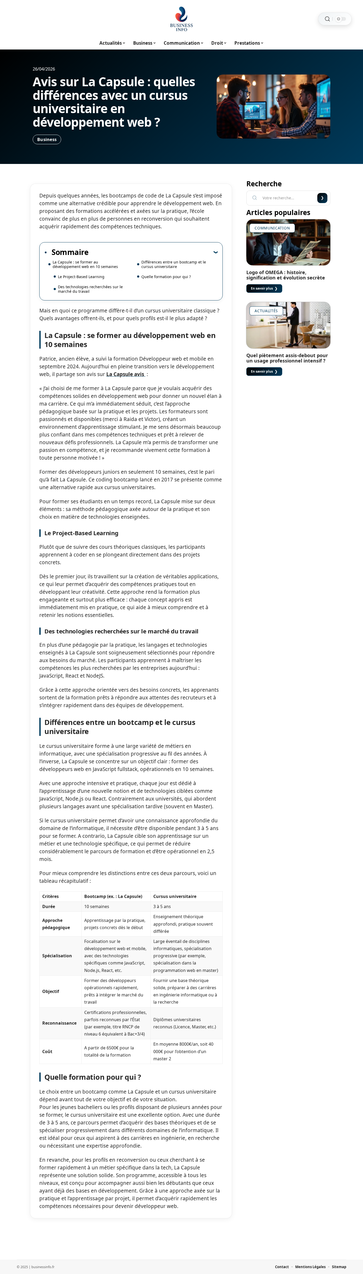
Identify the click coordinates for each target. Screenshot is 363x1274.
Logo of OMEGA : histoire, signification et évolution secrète (285, 275)
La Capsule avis (125, 374)
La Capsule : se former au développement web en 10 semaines (85, 264)
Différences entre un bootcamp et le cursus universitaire (173, 264)
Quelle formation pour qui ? (166, 276)
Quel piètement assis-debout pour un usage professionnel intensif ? (287, 358)
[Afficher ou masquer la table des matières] (153, 252)
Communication (272, 227)
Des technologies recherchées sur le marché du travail (90, 289)
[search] (327, 19)
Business (47, 139)
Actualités (266, 310)
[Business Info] (181, 19)
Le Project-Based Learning (81, 276)
